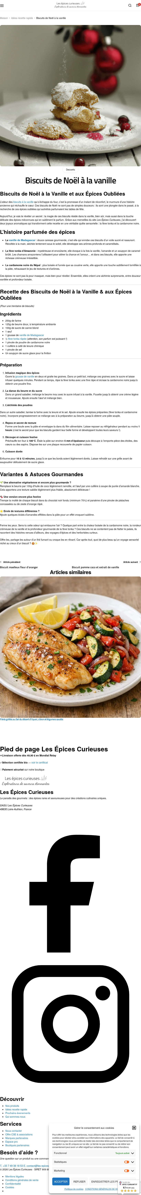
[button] (134, 1128)
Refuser (79, 1181)
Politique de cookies (73, 1188)
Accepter (61, 1181)
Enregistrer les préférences (112, 1181)
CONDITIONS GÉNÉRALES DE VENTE (103, 1188)
